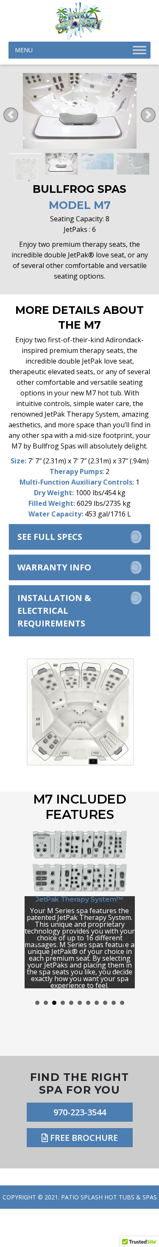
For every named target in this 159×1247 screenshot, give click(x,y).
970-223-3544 (79, 1112)
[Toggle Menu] (139, 50)
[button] (79, 537)
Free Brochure (83, 1137)
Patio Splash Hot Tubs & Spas (109, 1197)
